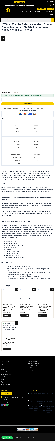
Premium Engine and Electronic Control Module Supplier (19, 5)
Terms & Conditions (29, 437)
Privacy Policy (36, 437)
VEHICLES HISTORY (25, 11)
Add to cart (27, 104)
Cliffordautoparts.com (28, 435)
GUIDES (51, 15)
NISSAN (3, 118)
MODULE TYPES (48, 11)
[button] (7, 437)
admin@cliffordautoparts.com (30, 213)
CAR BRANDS (37, 11)
